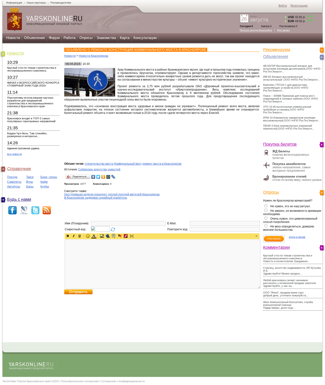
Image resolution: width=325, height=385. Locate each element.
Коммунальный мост (128, 163)
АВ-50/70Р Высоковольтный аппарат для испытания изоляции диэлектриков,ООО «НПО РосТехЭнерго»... (291, 68)
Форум (54, 38)
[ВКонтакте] (93, 177)
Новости (13, 38)
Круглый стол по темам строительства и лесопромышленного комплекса (31, 69)
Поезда (12, 177)
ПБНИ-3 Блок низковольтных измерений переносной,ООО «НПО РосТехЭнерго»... (288, 127)
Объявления (34, 38)
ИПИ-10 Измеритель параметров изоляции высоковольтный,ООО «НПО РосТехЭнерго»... (291, 119)
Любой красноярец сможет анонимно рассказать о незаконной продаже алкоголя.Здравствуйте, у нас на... (289, 283)
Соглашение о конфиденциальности (123, 381)
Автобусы (13, 186)
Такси (30, 177)
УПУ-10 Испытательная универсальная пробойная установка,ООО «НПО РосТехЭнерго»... (287, 109)
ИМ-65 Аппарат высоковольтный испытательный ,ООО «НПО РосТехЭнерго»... (291, 78)
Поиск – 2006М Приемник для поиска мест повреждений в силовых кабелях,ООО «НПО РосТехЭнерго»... (290, 98)
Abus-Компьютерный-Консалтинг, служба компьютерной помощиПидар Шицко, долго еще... (288, 305)
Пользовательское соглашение (80, 381)
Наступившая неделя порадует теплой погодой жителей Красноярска (112, 194)
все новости (14, 154)
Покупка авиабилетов (289, 164)
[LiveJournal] (113, 177)
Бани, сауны (48, 177)
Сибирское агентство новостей (99, 169)
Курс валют (283, 30)
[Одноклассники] (103, 177)
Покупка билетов (280, 144)
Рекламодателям (60, 2)
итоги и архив (297, 237)
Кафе (44, 181)
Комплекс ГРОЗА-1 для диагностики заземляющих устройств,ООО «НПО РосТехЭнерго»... (285, 87)
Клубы (44, 186)
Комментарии (276, 247)
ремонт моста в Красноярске (162, 163)
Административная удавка (23, 148)
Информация (14, 2)
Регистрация (299, 5)
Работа (69, 38)
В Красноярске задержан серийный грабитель (95, 197)
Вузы (29, 181)
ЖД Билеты (281, 151)
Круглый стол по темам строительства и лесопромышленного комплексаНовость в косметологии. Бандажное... (287, 258)
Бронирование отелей (289, 176)
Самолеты (14, 181)
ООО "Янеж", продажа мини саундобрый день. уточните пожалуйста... (285, 294)
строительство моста (99, 163)
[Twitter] (98, 177)
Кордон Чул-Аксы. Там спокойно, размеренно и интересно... (27, 135)
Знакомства (106, 38)
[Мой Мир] (108, 177)
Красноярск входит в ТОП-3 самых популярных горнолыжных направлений (31, 120)
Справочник (19, 168)
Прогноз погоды (256, 30)
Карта (124, 38)
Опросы (86, 38)
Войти (283, 5)
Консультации (145, 38)
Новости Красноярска (93, 56)
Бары (30, 186)
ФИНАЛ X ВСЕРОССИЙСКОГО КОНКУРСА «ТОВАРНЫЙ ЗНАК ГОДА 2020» (33, 84)
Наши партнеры (36, 2)
